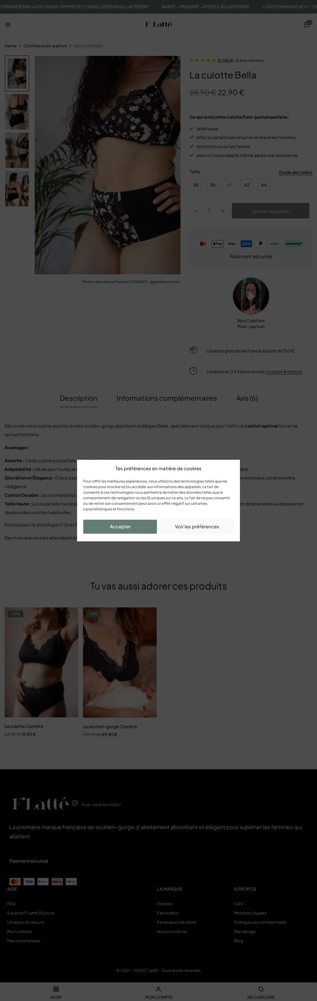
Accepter (120, 526)
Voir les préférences (197, 526)
